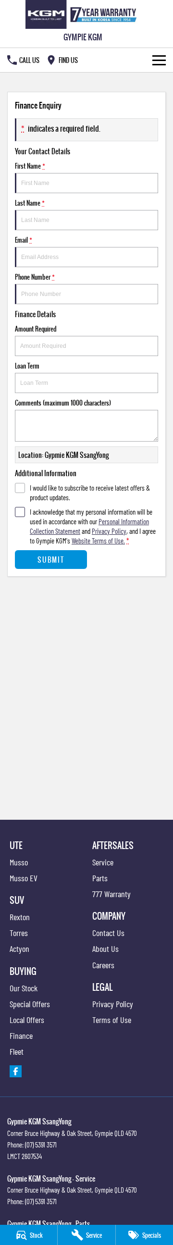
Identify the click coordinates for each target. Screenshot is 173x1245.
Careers (103, 965)
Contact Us (108, 932)
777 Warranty (111, 893)
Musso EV (23, 878)
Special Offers (30, 1003)
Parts (100, 878)
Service (102, 862)
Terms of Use (111, 1019)
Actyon (19, 948)
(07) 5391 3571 (41, 1144)
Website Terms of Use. (98, 540)
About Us (105, 948)
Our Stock (23, 988)
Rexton (20, 917)
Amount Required (36, 328)
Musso (19, 862)
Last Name (30, 203)
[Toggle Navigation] (159, 60)
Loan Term (27, 365)
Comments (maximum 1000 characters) (63, 402)
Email (23, 240)
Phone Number (35, 277)
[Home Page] (83, 14)
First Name (30, 166)
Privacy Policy (109, 531)
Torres (19, 932)
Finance (21, 1035)
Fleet (17, 1051)
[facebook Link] (16, 1071)
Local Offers (27, 1019)
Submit (50, 560)
